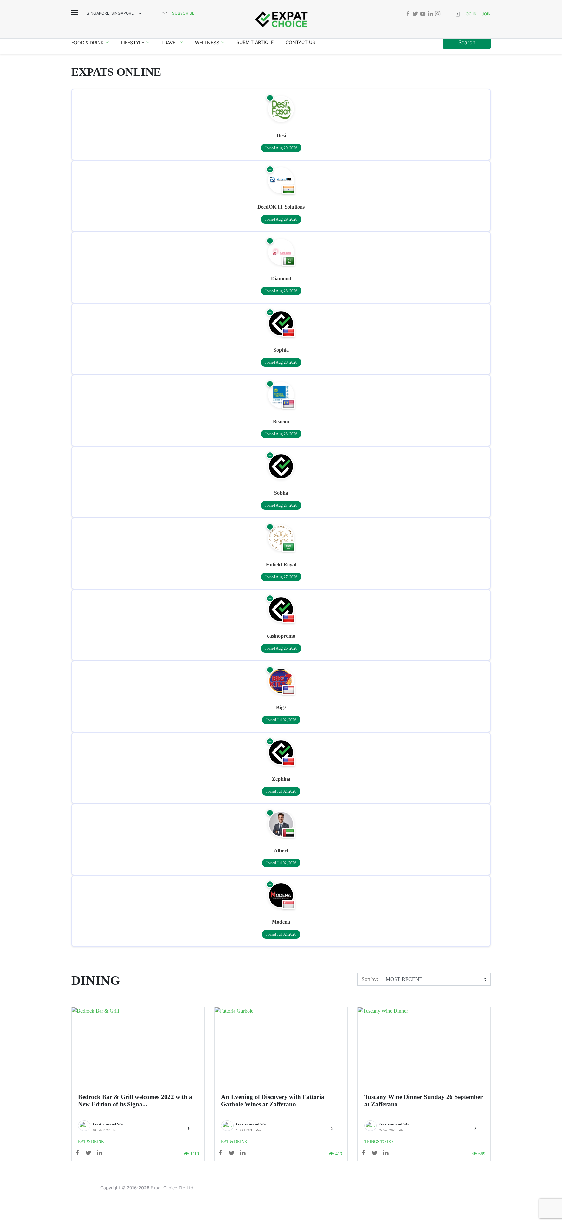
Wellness (207, 42)
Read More (138, 1047)
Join (486, 13)
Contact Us (300, 42)
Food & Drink (87, 42)
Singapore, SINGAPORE (110, 13)
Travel (169, 42)
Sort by (369, 979)
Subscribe (183, 13)
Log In (469, 13)
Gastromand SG (108, 1124)
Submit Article (255, 42)
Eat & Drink (91, 1141)
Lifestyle (132, 42)
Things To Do (378, 1141)
